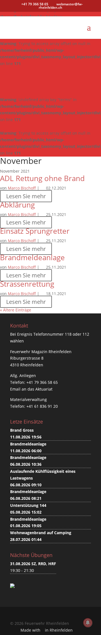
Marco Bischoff (22, 188)
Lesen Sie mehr (26, 196)
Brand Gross (22, 430)
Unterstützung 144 (28, 505)
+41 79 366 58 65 (42, 382)
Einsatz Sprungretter (35, 231)
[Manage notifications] (87, 622)
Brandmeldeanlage (32, 257)
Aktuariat (43, 389)
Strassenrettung (27, 284)
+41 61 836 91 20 (42, 406)
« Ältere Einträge (15, 310)
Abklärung (17, 205)
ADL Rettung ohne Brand (42, 178)
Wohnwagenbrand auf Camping (40, 532)
